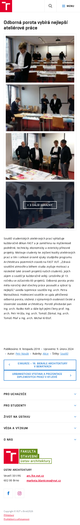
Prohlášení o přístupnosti (16, 519)
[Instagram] (19, 493)
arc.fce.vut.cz (35, 475)
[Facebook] (8, 493)
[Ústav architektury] (6, 6)
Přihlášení (9, 515)
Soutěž (64, 353)
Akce (46, 353)
